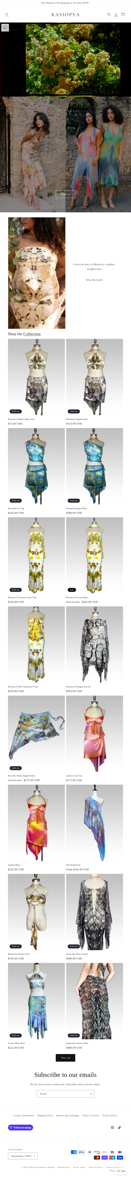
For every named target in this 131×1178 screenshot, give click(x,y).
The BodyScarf (73, 865)
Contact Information (24, 1115)
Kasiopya (33, 1167)
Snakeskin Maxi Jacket (77, 954)
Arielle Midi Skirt (16, 1043)
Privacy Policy (110, 1115)
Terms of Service (91, 1115)
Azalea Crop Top (74, 776)
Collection (32, 334)
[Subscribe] (90, 1094)
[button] (6, 14)
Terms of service (96, 1167)
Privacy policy (79, 1167)
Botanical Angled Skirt (77, 419)
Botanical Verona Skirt (77, 597)
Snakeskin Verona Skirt (77, 1043)
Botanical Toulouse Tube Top (22, 597)
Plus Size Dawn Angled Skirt (21, 776)
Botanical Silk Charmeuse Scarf (23, 686)
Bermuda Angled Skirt (76, 508)
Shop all (65, 194)
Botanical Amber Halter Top (21, 419)
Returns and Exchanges (67, 1115)
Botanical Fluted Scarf (18, 954)
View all (65, 1057)
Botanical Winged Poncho (78, 686)
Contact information (114, 1167)
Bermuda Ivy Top (16, 508)
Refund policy (64, 1167)
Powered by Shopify (46, 1167)
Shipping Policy (45, 1115)
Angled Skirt (14, 865)
